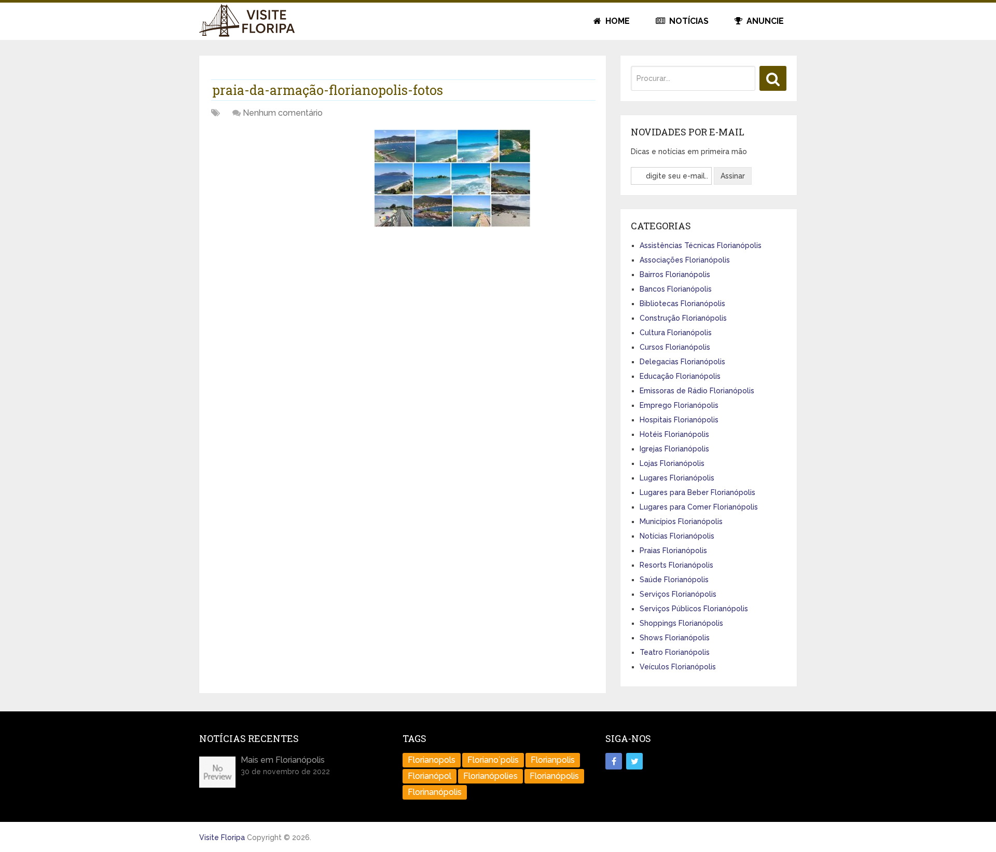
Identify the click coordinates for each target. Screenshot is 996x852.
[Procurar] (772, 78)
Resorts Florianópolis (676, 565)
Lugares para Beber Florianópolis (697, 492)
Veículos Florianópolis (678, 667)
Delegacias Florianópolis (682, 362)
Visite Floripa (222, 837)
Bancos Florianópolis (676, 289)
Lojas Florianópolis (672, 463)
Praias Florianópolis (673, 550)
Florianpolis (553, 760)
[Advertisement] (289, 202)
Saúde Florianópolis (674, 579)
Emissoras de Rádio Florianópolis (697, 391)
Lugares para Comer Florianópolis (699, 507)
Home (616, 21)
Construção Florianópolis (683, 318)
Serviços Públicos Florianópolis (694, 608)
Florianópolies (490, 776)
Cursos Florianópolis (675, 347)
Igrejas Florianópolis (674, 449)
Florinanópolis (435, 792)
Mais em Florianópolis (283, 760)
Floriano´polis (493, 760)
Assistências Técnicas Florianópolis (701, 245)
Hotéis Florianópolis (674, 434)
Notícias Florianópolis (677, 536)
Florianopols (431, 760)
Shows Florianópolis (675, 638)
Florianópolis (554, 776)
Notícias (688, 21)
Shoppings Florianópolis (681, 623)
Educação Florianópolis (680, 376)
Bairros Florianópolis (675, 274)
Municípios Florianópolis (681, 521)
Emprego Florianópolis (679, 405)
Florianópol (429, 776)
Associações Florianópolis (685, 260)
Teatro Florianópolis (675, 652)
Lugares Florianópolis (677, 478)
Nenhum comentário (283, 113)
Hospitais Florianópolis (679, 420)
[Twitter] (634, 761)
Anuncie (764, 21)
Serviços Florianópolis (678, 594)
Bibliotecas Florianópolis (682, 303)
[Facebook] (613, 761)
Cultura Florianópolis (676, 332)
